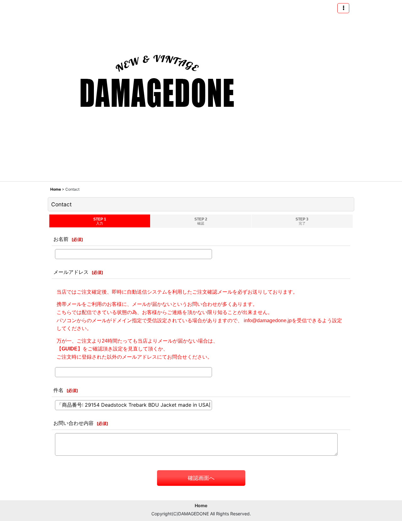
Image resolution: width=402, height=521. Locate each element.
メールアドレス (71, 272)
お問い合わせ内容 (73, 423)
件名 (58, 390)
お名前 (60, 239)
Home (201, 505)
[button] (343, 8)
